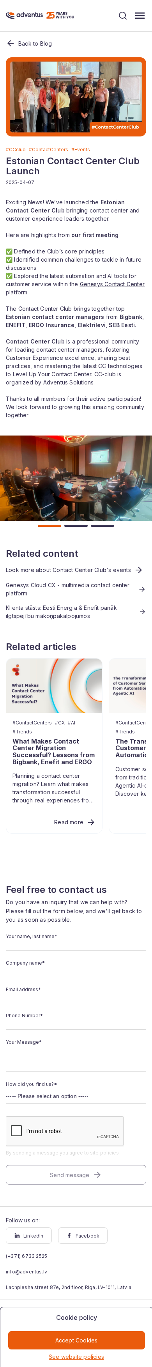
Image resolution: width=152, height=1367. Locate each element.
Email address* (23, 989)
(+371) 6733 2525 (26, 1256)
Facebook (88, 1236)
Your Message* (24, 1042)
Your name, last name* (31, 936)
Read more (68, 822)
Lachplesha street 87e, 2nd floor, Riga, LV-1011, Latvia (68, 1287)
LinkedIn (33, 1236)
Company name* (25, 963)
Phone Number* (24, 1015)
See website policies (76, 1356)
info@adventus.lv (26, 1272)
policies (109, 1153)
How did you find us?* (31, 1084)
